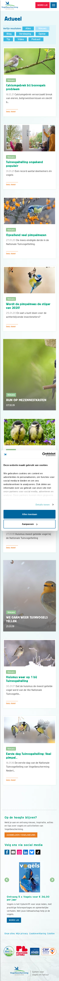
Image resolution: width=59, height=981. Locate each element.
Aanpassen (28, 524)
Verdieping (25, 33)
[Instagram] (19, 852)
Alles (28, 28)
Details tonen (43, 504)
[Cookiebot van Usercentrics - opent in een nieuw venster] (42, 454)
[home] (15, 5)
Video (21, 39)
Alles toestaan (29, 514)
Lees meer (11, 111)
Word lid (14, 920)
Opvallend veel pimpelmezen (26, 235)
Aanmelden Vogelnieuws (21, 835)
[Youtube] (13, 852)
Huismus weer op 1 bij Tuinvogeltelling (21, 679)
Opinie (42, 33)
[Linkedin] (25, 852)
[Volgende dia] (52, 902)
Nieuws (42, 28)
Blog (9, 33)
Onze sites (9, 933)
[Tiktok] (38, 852)
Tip (8, 39)
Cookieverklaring (37, 933)
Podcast (35, 39)
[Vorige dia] (7, 902)
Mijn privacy (22, 933)
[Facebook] (7, 852)
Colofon (51, 933)
